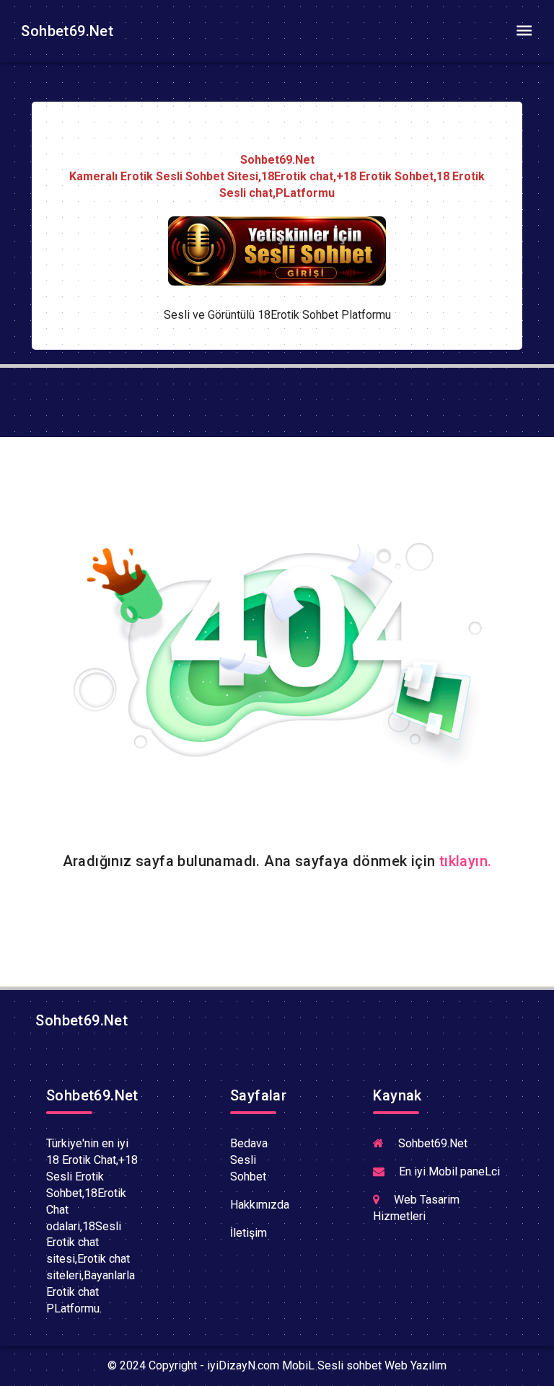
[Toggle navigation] (524, 31)
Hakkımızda (259, 1204)
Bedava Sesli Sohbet (249, 1159)
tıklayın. (465, 861)
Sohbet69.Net (65, 31)
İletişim (248, 1233)
